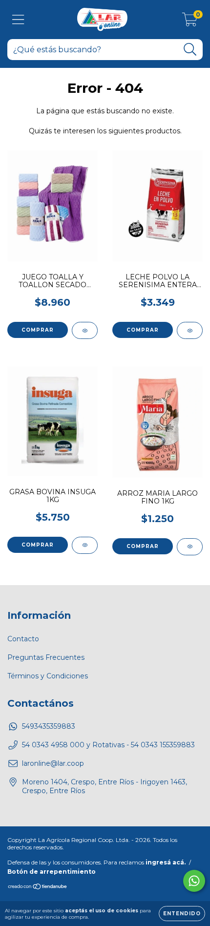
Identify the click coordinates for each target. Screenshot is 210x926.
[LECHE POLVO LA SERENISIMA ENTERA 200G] (190, 330)
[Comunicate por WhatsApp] (194, 881)
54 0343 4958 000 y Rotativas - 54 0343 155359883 (108, 744)
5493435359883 (48, 726)
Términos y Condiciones (47, 676)
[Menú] (18, 19)
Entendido (182, 913)
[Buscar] (190, 49)
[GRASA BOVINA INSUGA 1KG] (85, 545)
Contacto (23, 638)
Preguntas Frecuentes (45, 657)
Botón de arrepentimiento (51, 871)
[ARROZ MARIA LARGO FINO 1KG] (190, 546)
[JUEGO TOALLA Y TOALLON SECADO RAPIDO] (85, 330)
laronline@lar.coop (53, 763)
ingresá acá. (166, 862)
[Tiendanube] (37, 887)
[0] (190, 22)
